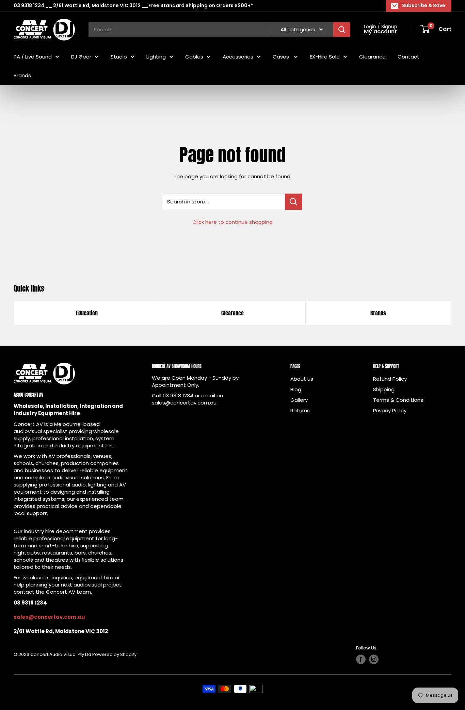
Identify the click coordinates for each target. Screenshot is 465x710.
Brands (22, 75)
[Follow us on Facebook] (361, 659)
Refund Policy (390, 378)
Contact (408, 56)
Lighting (156, 56)
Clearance (372, 56)
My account (380, 31)
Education (87, 313)
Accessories (238, 56)
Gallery (299, 399)
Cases (281, 56)
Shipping (384, 389)
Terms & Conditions (398, 399)
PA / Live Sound (33, 56)
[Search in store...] (293, 202)
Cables (194, 56)
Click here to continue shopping (232, 222)
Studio (119, 56)
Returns (300, 410)
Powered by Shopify (114, 654)
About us (301, 378)
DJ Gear (81, 56)
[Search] (341, 29)
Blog (295, 389)
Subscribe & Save (423, 5)
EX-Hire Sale (325, 56)
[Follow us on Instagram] (374, 659)
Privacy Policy (389, 410)
